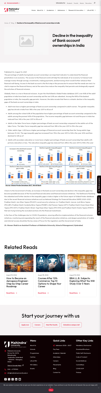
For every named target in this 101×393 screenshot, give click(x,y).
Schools (32, 349)
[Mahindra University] (12, 10)
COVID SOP (80, 368)
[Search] (95, 3)
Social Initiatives (81, 361)
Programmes (34, 353)
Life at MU (90, 10)
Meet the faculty (51, 325)
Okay (51, 390)
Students (69, 3)
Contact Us (56, 372)
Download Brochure (82, 349)
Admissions (61, 10)
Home (33, 10)
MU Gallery (33, 365)
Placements (57, 365)
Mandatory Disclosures (83, 345)
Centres (32, 357)
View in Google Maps (14, 365)
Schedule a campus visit (71, 325)
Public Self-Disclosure (83, 353)
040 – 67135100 (12, 369)
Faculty (76, 3)
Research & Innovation (76, 10)
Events (32, 368)
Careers (37, 325)
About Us (40, 10)
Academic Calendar (59, 353)
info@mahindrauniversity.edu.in (17, 373)
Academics (50, 10)
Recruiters (89, 3)
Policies (78, 372)
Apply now (25, 325)
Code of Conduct (81, 357)
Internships (56, 357)
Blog (12, 23)
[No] (99, 388)
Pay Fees (56, 349)
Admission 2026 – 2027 (63, 345)
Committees (80, 365)
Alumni (82, 3)
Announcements (13, 3)
